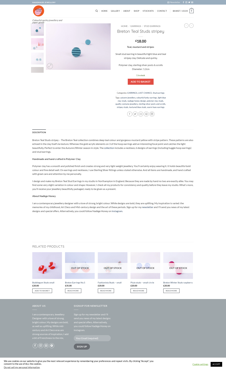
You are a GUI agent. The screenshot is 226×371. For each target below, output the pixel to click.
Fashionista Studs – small (110, 282)
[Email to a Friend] (140, 114)
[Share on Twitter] (135, 114)
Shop (136, 11)
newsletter (147, 207)
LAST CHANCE (145, 93)
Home (104, 11)
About (126, 11)
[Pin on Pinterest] (146, 114)
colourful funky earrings (146, 97)
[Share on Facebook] (129, 114)
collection (109, 147)
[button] (173, 2)
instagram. (117, 211)
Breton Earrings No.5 (75, 282)
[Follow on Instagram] (186, 2)
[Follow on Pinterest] (51, 345)
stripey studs (122, 107)
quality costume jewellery (126, 104)
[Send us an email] (192, 2)
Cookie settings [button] (200, 364)
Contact (162, 11)
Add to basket (141, 81)
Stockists (148, 11)
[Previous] (51, 46)
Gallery (115, 11)
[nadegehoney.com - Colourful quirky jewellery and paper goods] (47, 11)
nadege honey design (136, 101)
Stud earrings (152, 26)
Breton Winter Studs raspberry (178, 282)
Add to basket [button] (42, 291)
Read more (73, 291)
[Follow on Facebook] (183, 2)
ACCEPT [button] (216, 364)
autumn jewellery (127, 97)
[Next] (105, 46)
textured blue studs (137, 107)
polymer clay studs (155, 101)
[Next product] (186, 25)
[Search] (96, 11)
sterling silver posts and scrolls (152, 104)
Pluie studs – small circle (142, 282)
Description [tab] (39, 132)
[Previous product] (191, 25)
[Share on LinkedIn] (152, 114)
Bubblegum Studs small (43, 282)
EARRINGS (136, 26)
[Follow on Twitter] (189, 2)
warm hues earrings (156, 107)
